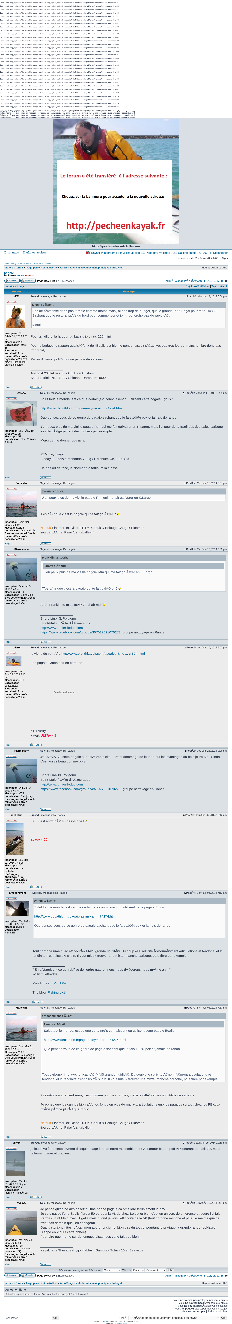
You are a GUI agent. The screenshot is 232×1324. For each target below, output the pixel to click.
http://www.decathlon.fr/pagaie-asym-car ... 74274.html (81, 408)
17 (218, 281)
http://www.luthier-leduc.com (61, 628)
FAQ (204, 252)
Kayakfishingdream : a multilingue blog (115, 252)
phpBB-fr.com (122, 1323)
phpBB (105, 1321)
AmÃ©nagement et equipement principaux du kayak (91, 267)
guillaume (29, 275)
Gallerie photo (186, 252)
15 (209, 281)
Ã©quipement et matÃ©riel (41, 267)
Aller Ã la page (174, 281)
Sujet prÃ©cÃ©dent (197, 286)
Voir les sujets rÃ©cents (42, 264)
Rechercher (220, 252)
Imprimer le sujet (15, 286)
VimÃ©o (60, 983)
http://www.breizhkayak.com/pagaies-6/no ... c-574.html (103, 653)
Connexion (13, 252)
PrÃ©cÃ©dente (193, 281)
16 (213, 281)
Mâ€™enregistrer (36, 252)
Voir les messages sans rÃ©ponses (17, 264)
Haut (7, 387)
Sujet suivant (219, 286)
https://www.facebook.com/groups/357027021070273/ (81, 632)
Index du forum (14, 267)
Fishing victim (58, 992)
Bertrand (20, 275)
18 (222, 281)
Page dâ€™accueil (157, 252)
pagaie (9, 273)
